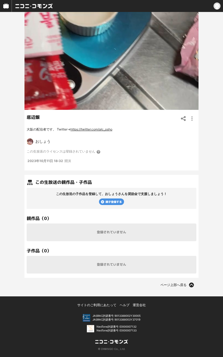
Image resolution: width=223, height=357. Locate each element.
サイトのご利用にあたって (96, 305)
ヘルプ (124, 305)
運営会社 (139, 305)
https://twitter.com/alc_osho (91, 129)
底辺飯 (33, 117)
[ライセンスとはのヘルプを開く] (98, 151)
